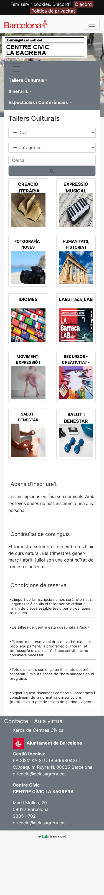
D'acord (83, 4)
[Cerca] (52, 170)
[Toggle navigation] (92, 24)
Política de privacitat (53, 11)
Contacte (16, 721)
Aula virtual (49, 721)
